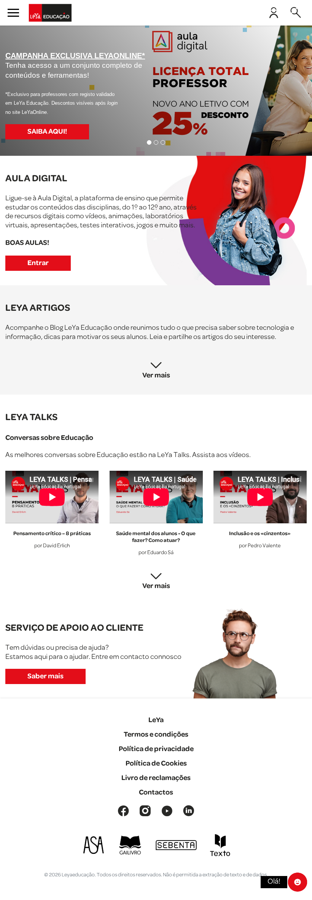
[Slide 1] (149, 142)
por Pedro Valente (260, 546)
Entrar (38, 263)
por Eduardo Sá (156, 552)
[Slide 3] (163, 142)
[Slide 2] (156, 142)
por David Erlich (52, 546)
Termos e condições (156, 734)
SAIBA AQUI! (47, 131)
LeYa (156, 720)
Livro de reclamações (156, 778)
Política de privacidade (156, 749)
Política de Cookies (156, 763)
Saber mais (45, 676)
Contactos (156, 792)
